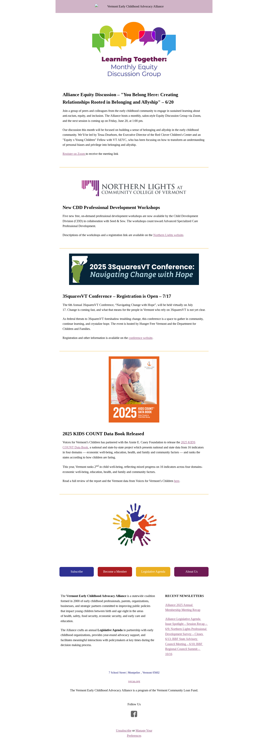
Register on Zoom (74, 153)
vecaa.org (134, 681)
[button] (76, 572)
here (176, 481)
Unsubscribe (123, 730)
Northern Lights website (168, 235)
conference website (140, 338)
